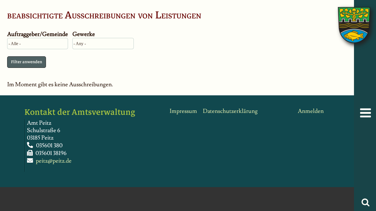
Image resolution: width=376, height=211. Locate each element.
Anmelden (311, 111)
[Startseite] (348, 19)
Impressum (183, 111)
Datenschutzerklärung (230, 111)
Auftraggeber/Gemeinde (37, 34)
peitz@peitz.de (54, 161)
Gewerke (83, 34)
